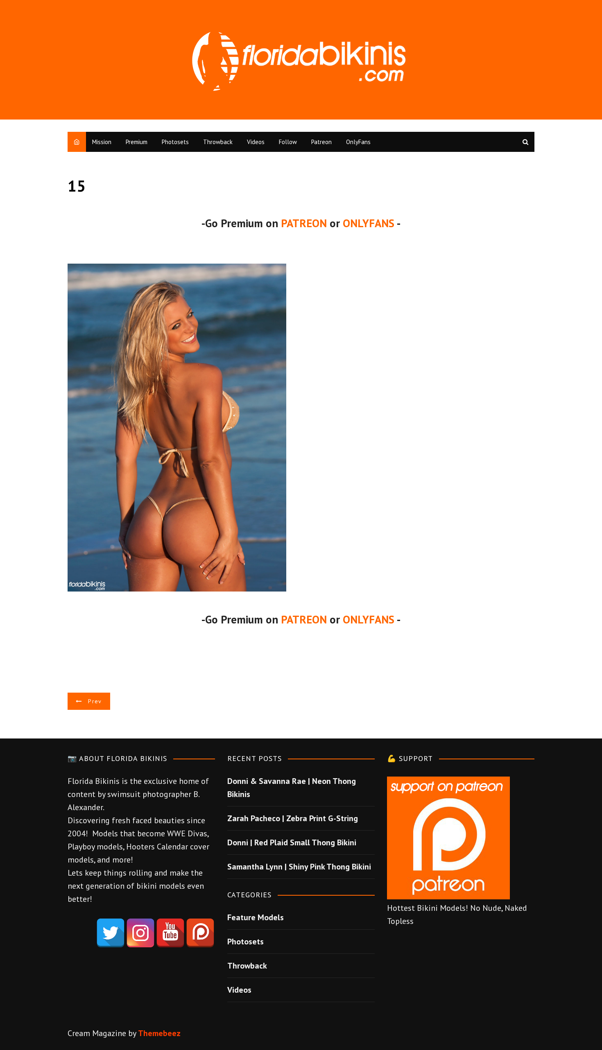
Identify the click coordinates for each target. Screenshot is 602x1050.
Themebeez (159, 1033)
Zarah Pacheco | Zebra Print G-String (292, 818)
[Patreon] (200, 933)
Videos (256, 142)
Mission (101, 142)
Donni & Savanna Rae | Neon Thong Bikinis (291, 787)
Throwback (218, 142)
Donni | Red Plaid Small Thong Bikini (291, 842)
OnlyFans (358, 142)
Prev (95, 701)
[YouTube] (170, 933)
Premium (136, 142)
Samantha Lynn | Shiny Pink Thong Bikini (299, 866)
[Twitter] (110, 933)
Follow (288, 142)
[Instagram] (140, 933)
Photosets (175, 142)
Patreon (321, 142)
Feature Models (255, 917)
